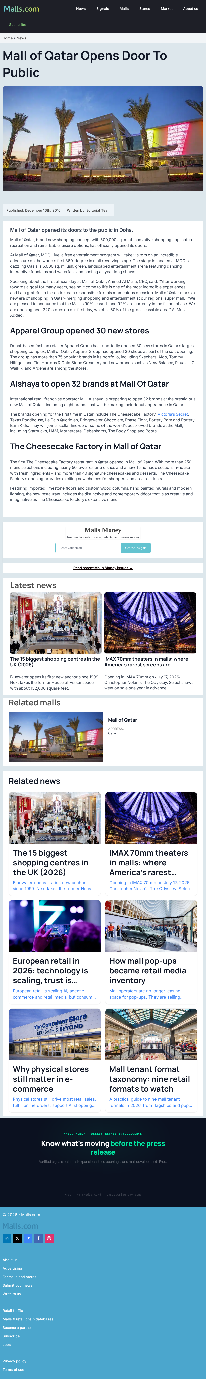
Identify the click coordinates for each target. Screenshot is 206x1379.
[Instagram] (49, 1238)
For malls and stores (19, 1277)
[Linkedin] (7, 1238)
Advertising (12, 1268)
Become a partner (17, 1327)
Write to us (12, 1294)
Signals (102, 8)
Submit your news (18, 1285)
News (81, 8)
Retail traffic (13, 1310)
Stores (144, 8)
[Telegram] (28, 1238)
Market (167, 8)
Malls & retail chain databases (28, 1319)
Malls (124, 8)
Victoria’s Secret (173, 414)
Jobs (7, 1344)
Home (8, 38)
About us (190, 8)
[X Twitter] (17, 1238)
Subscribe (17, 24)
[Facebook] (38, 1238)
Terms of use (13, 1369)
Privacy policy (14, 1361)
